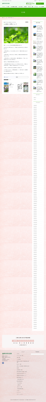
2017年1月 (35, 241)
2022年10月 (35, 133)
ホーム (36, 0)
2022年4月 (35, 143)
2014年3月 (35, 305)
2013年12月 (35, 311)
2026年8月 (35, 105)
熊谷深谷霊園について (20, 377)
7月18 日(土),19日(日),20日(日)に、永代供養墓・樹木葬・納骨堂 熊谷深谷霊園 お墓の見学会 (40, 68)
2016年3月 (35, 260)
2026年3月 (35, 114)
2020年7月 (35, 182)
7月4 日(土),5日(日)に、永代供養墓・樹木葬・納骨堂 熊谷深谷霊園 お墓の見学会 (40, 82)
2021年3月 (35, 167)
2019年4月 (35, 190)
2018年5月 (35, 211)
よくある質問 (19, 359)
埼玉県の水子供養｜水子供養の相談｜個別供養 (23, 362)
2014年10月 (35, 292)
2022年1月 (35, 148)
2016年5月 (35, 256)
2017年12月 (35, 220)
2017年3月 (35, 237)
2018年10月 (35, 201)
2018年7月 (35, 207)
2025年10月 (35, 124)
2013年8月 (35, 318)
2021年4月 (35, 165)
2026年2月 (35, 116)
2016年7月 (35, 252)
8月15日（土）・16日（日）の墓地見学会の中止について (40, 42)
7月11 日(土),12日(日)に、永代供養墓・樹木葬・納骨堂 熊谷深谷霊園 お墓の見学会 (40, 75)
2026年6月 (35, 109)
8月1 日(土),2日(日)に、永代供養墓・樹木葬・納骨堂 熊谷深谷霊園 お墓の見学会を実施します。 (40, 55)
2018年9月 (35, 203)
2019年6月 (35, 186)
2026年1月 (35, 118)
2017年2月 (35, 239)
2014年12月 (35, 288)
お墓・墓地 (18, 357)
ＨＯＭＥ (18, 353)
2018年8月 (35, 205)
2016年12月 (35, 243)
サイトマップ (41, 0)
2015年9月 (35, 271)
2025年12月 (35, 120)
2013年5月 (35, 324)
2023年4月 (35, 131)
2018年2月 (35, 216)
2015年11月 (35, 267)
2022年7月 (35, 139)
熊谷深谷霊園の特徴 (20, 388)
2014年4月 (35, 303)
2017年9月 (35, 226)
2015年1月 (35, 286)
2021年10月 (35, 154)
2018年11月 (35, 199)
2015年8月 (35, 273)
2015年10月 (35, 269)
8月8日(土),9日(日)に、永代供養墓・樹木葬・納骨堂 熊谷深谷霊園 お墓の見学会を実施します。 (40, 48)
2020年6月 (35, 184)
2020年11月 (35, 175)
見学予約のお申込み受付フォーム (21, 373)
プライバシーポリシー (20, 394)
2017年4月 (35, 235)
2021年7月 (35, 160)
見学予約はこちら (40, 3)
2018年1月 (35, 218)
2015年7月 (35, 275)
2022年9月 (35, 135)
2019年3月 (35, 192)
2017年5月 (35, 233)
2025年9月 (35, 126)
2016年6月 (35, 254)
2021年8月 (35, 158)
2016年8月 (35, 250)
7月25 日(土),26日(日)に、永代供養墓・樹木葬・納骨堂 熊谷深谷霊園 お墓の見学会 (40, 61)
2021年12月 (35, 150)
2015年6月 (35, 277)
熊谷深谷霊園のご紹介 (20, 379)
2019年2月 (35, 194)
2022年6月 (35, 141)
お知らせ (35, 97)
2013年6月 (35, 322)
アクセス (18, 390)
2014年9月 (35, 294)
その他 (9, 79)
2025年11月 (35, 122)
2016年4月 (35, 258)
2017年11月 (35, 222)
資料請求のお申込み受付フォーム (21, 375)
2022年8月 (35, 137)
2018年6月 (35, 209)
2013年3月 (35, 328)
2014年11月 (35, 290)
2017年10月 (35, 224)
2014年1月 (35, 309)
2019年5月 (35, 188)
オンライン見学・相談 (20, 355)
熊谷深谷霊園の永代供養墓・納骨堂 (22, 371)
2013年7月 (35, 320)
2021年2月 (35, 169)
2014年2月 (35, 307)
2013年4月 (35, 326)
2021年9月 (35, 156)
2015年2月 (35, 284)
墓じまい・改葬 (19, 364)
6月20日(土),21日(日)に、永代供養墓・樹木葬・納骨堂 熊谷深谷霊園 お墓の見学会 (40, 88)
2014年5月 (35, 301)
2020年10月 (35, 177)
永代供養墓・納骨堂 (19, 369)
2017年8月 (35, 228)
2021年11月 (35, 152)
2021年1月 (35, 171)
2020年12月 (35, 173)
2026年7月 (35, 107)
